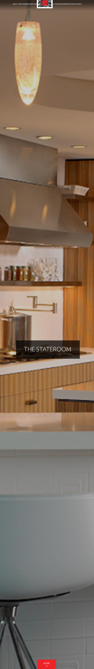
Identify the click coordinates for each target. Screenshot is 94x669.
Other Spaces (58, 4)
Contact (73, 4)
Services (67, 4)
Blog (79, 4)
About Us (16, 4)
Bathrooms (32, 4)
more (46, 663)
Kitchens (24, 4)
